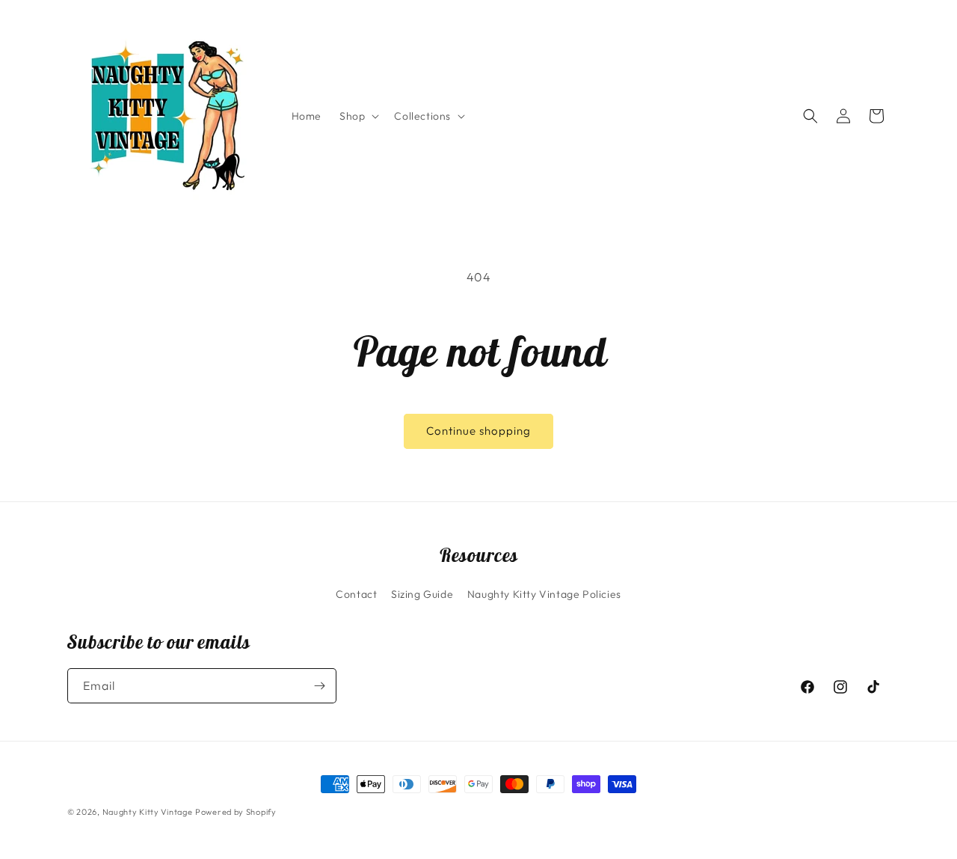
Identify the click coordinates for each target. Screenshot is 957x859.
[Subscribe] (319, 685)
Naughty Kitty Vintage (147, 812)
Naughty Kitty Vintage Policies (544, 594)
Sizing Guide (422, 594)
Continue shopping (478, 431)
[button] (357, 116)
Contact (356, 594)
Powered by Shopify (236, 812)
